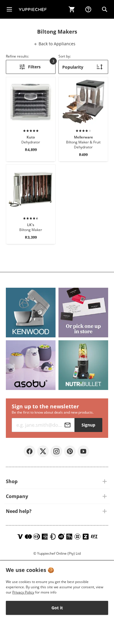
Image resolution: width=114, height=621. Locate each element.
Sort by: (64, 56)
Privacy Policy (23, 592)
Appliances (56, 43)
